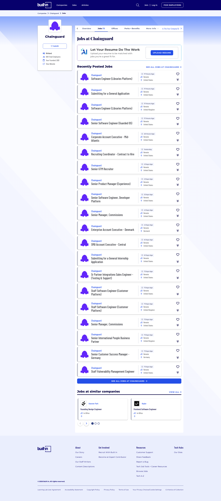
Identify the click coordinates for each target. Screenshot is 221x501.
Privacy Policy (109, 490)
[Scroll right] (181, 29)
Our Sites (178, 452)
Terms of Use (124, 490)
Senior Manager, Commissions (107, 215)
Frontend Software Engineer (145, 409)
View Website (50, 64)
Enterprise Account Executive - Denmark (112, 229)
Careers (78, 457)
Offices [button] (114, 28)
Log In (154, 5)
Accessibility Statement (74, 490)
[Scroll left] (77, 29)
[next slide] (86, 423)
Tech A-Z (140, 476)
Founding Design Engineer (91, 409)
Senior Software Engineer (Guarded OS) (111, 123)
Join (146, 5)
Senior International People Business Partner (110, 339)
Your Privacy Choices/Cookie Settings (147, 490)
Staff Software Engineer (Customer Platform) (109, 292)
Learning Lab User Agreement (49, 490)
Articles (85, 5)
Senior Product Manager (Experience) (110, 184)
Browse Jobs (142, 471)
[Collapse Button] (177, 79)
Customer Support (144, 452)
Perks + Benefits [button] (132, 28)
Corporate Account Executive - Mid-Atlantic (110, 138)
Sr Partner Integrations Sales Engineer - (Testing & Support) (112, 276)
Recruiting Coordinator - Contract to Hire (112, 154)
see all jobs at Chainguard (128, 381)
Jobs (74, 5)
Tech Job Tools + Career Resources (151, 466)
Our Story (79, 452)
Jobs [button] (101, 28)
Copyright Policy (93, 490)
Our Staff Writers (83, 462)
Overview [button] (86, 28)
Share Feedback (143, 457)
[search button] (137, 5)
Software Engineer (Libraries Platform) (111, 78)
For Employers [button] (172, 5)
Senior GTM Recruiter (102, 169)
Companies (62, 5)
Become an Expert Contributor (112, 457)
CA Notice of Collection (174, 490)
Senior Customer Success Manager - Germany (110, 356)
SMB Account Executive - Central (108, 244)
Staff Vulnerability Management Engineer (112, 371)
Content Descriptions (85, 466)
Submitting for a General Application (110, 93)
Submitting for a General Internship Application (109, 260)
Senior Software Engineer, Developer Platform (110, 199)
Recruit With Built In (108, 452)
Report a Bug (142, 462)
